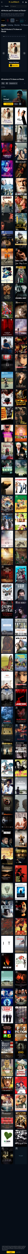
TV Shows (24, 25)
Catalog (10, 25)
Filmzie (3, 25)
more (16, 104)
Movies (17, 25)
